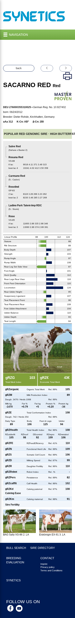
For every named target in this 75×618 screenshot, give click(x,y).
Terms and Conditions (51, 570)
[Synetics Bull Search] (34, 16)
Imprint (43, 564)
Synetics (13, 580)
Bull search (16, 548)
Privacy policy (47, 567)
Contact (47, 558)
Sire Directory (42, 548)
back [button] (19, 68)
